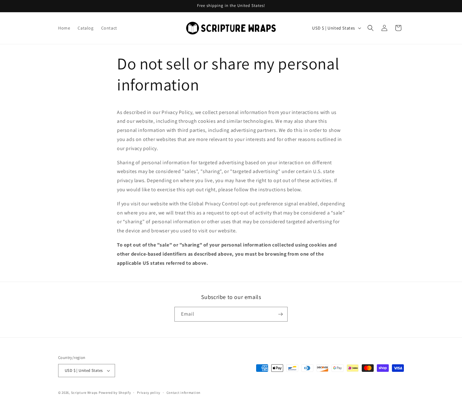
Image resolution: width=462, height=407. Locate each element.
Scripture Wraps (84, 392)
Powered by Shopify (115, 392)
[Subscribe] (280, 314)
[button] (370, 28)
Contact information (184, 392)
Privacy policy (148, 392)
